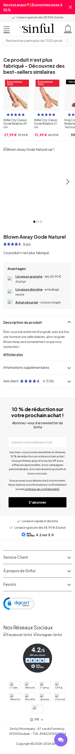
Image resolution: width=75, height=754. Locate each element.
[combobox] (34, 40)
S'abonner (37, 502)
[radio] (8, 114)
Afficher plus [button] (13, 354)
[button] (70, 7)
